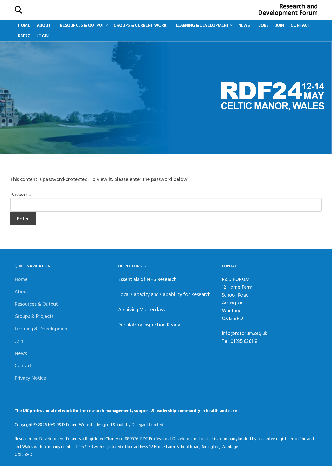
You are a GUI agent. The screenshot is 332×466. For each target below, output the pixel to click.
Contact (23, 365)
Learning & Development (42, 328)
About (22, 291)
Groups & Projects (34, 316)
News (21, 353)
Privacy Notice (30, 378)
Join (19, 340)
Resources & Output (36, 303)
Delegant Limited (147, 424)
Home (21, 279)
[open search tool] (18, 10)
